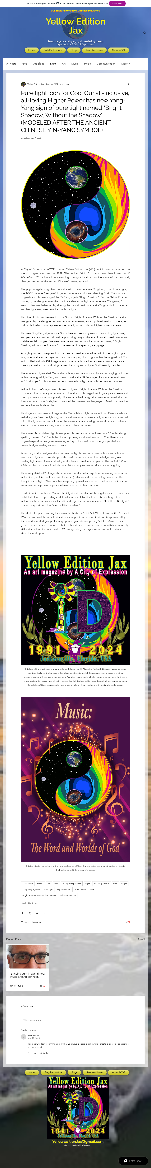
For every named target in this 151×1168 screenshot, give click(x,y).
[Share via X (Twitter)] (29, 913)
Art (63, 63)
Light (53, 63)
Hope (87, 63)
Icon (92, 889)
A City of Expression (72, 883)
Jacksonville (27, 883)
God (24, 63)
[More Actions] (128, 1037)
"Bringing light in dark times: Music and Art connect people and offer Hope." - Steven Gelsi (27, 975)
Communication (106, 63)
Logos (124, 883)
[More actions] (128, 84)
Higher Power (63, 889)
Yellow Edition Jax (68, 895)
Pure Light (48, 889)
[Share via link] (44, 913)
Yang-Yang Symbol (31, 889)
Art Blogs (38, 63)
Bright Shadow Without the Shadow (39, 895)
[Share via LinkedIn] (36, 913)
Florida (40, 883)
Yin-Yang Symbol (101, 883)
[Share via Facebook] (22, 913)
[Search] (145, 33)
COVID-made (80, 889)
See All (141, 939)
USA (56, 883)
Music (74, 63)
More (124, 63)
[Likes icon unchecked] (30, 1053)
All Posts (11, 63)
